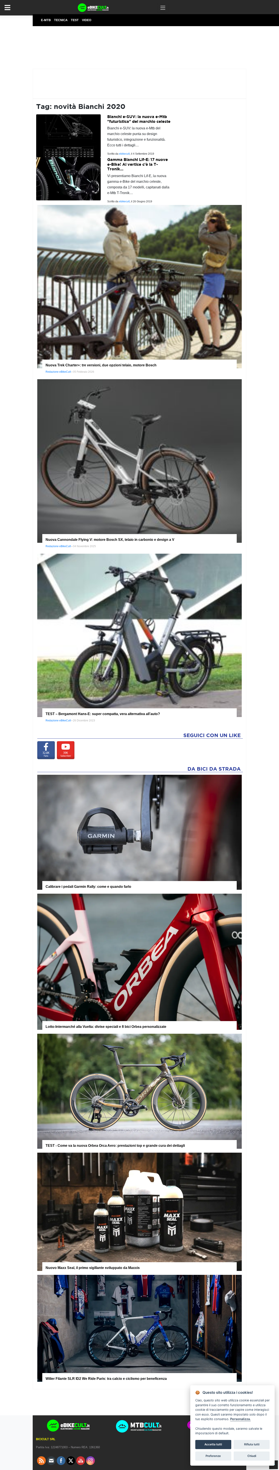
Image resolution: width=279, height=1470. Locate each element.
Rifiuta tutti (251, 1444)
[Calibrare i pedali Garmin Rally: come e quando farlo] (139, 832)
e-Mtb (46, 20)
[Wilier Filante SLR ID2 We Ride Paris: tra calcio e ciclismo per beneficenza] (139, 1328)
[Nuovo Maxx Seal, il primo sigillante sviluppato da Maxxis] (139, 1211)
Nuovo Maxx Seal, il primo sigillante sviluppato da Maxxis (93, 1268)
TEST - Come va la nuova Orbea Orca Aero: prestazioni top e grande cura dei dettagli (115, 1145)
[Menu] (7, 7)
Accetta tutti (213, 1444)
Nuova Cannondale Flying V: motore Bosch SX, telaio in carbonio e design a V (110, 539)
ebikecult (124, 153)
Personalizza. (240, 1419)
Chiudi (251, 1456)
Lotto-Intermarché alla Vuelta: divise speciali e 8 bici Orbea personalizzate (106, 1026)
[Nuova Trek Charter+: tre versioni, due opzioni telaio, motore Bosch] (139, 286)
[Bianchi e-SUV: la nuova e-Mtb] (68, 135)
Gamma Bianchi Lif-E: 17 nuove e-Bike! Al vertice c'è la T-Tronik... (137, 164)
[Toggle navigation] (162, 7)
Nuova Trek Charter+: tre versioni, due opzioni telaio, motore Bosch (101, 365)
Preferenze (213, 1456)
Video (86, 20)
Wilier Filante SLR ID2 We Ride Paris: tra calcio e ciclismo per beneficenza (106, 1378)
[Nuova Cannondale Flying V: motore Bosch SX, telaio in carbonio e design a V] (139, 460)
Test (75, 20)
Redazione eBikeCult (58, 371)
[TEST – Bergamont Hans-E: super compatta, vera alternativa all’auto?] (139, 635)
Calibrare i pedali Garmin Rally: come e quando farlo (88, 886)
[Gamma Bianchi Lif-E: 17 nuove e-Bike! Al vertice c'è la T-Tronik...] (68, 178)
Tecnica (61, 20)
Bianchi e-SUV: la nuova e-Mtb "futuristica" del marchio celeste (138, 119)
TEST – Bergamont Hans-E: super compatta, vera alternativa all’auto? (103, 714)
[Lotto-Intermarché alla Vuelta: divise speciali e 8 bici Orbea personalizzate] (139, 961)
